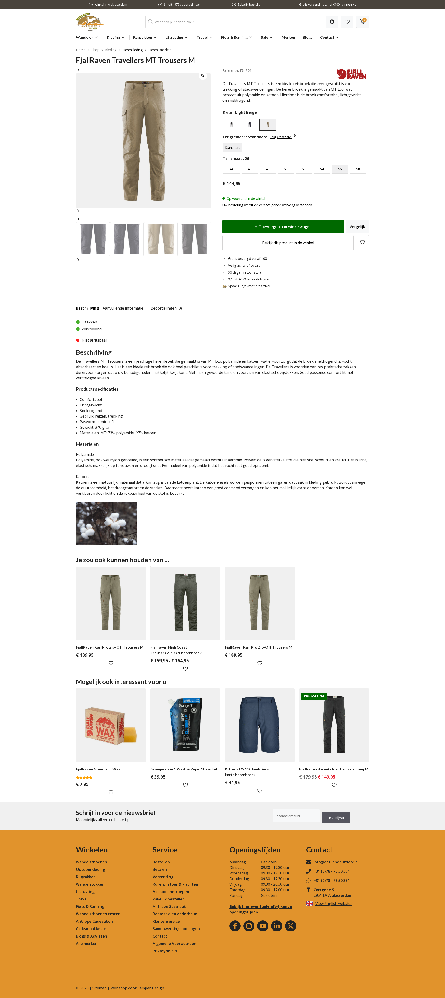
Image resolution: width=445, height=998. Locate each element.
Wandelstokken (90, 884)
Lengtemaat (234, 136)
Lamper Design (150, 988)
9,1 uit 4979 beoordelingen (182, 4)
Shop (95, 50)
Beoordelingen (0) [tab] (166, 308)
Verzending (163, 876)
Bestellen (161, 862)
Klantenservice (166, 921)
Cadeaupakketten (92, 928)
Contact (327, 37)
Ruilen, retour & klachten (175, 884)
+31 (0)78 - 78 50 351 (332, 871)
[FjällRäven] (351, 78)
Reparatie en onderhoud (175, 913)
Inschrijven (335, 817)
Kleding (113, 37)
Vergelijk (357, 226)
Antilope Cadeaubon (94, 921)
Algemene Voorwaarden (174, 943)
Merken (288, 37)
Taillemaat (232, 158)
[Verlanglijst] (332, 22)
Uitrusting (174, 37)
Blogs (307, 37)
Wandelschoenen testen (98, 913)
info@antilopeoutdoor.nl (336, 862)
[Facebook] (235, 925)
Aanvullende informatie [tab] (123, 308)
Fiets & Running (234, 37)
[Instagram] (248, 925)
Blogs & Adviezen (91, 936)
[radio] (231, 124)
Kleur (227, 112)
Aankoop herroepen (171, 891)
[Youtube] (262, 925)
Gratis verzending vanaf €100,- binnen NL (327, 4)
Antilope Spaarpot (169, 906)
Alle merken (87, 943)
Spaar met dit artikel (249, 286)
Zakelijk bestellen (250, 4)
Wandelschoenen (91, 862)
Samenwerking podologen (176, 928)
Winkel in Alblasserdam (111, 4)
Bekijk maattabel (281, 137)
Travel (202, 37)
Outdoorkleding (90, 869)
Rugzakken (142, 37)
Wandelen (84, 37)
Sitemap (99, 988)
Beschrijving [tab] (87, 308)
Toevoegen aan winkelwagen (285, 226)
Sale (264, 37)
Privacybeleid (165, 951)
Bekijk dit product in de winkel (288, 242)
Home (81, 50)
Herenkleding (133, 50)
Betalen (160, 869)
